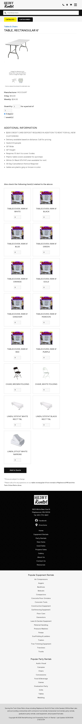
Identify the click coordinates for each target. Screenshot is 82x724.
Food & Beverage (41, 679)
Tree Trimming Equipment (41, 644)
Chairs (41, 671)
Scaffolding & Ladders (41, 636)
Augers (41, 583)
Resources (41, 565)
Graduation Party (41, 686)
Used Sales (41, 546)
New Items (41, 542)
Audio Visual (41, 663)
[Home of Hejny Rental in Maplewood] (9, 5)
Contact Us (41, 561)
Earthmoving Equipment (41, 610)
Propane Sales (41, 550)
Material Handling (41, 625)
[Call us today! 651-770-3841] (63, 5)
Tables (41, 694)
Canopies (41, 667)
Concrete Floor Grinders (41, 598)
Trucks (41, 652)
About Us (41, 557)
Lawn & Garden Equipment (41, 621)
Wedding (41, 698)
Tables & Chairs (10, 26)
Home (41, 531)
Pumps (41, 633)
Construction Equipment (41, 606)
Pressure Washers (41, 629)
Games (41, 682)
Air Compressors (41, 579)
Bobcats (41, 591)
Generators (41, 617)
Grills (41, 690)
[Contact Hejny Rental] (67, 5)
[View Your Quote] (71, 5)
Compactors (41, 595)
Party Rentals (41, 538)
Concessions (41, 675)
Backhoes (41, 587)
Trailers (41, 640)
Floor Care (41, 614)
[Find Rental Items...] (5, 13)
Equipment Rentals (41, 534)
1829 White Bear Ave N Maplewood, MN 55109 (41, 510)
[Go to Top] (79, 721)
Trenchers (41, 648)
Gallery (41, 553)
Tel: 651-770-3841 (41, 515)
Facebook (42, 521)
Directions (43, 525)
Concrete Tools (41, 602)
